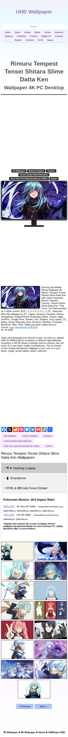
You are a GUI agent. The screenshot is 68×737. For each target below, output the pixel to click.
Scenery (29, 40)
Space (50, 40)
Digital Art (46, 36)
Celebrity (21, 36)
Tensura (51, 171)
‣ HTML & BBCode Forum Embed (25, 488)
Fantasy (59, 36)
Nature (18, 40)
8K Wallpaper (28, 732)
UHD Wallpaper (34, 12)
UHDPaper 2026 (56, 732)
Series (47, 32)
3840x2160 (8, 506)
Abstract (59, 32)
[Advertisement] (34, 255)
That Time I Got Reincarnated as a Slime (29, 179)
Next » (43, 706)
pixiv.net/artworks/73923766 (24, 327)
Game (17, 32)
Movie (37, 32)
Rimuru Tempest (36, 171)
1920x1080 (8, 515)
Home (8, 32)
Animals (9, 36)
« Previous (25, 706)
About (42, 732)
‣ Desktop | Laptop (19, 468)
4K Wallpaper (19, 171)
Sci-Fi (40, 40)
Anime (27, 32)
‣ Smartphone (15, 478)
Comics (33, 36)
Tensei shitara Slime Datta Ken (34, 175)
